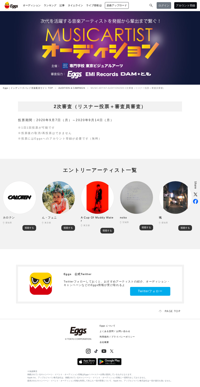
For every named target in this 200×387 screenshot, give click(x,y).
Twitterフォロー (150, 291)
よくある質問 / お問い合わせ (115, 331)
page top (172, 311)
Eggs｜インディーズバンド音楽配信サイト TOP (28, 88)
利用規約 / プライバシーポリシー (117, 337)
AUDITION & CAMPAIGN (71, 88)
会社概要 (104, 342)
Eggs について (108, 326)
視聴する (29, 227)
